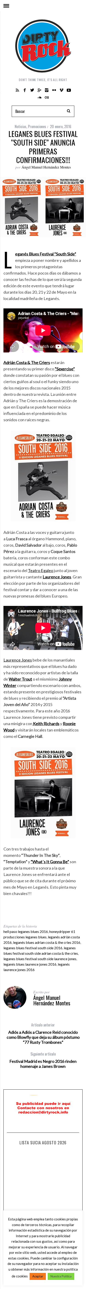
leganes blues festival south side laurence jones (39, 959)
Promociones (37, 126)
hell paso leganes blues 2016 (25, 931)
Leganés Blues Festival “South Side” (45, 253)
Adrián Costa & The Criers (26, 362)
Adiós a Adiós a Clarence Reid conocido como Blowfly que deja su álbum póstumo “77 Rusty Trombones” (43, 1033)
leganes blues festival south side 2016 (32, 948)
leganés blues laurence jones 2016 (29, 964)
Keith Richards (45, 723)
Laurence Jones (57, 576)
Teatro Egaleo (40, 570)
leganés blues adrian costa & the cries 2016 (46, 942)
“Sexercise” (65, 368)
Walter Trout (20, 679)
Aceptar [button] (37, 1276)
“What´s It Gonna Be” (50, 861)
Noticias (20, 126)
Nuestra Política (61, 1276)
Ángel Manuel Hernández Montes (46, 167)
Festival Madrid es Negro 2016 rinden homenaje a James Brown (43, 1060)
